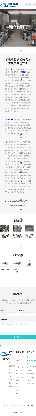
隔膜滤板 (12, 386)
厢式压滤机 (12, 381)
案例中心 (17, 370)
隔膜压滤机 (12, 367)
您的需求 (4, 320)
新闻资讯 (22, 370)
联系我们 (17, 390)
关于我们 (22, 380)
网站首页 (17, 360)
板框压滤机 (12, 361)
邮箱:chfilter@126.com (31, 358)
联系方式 (22, 310)
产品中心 (22, 360)
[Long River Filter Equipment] (9, 4)
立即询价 (16, 337)
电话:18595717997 (31, 365)
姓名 (2, 310)
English (30, 4)
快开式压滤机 (12, 374)
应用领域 (17, 380)
